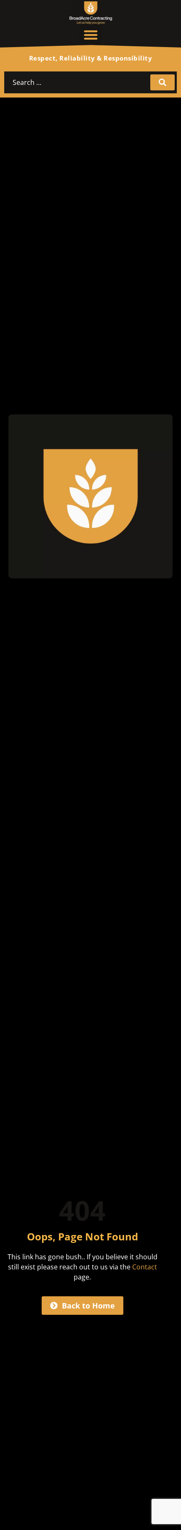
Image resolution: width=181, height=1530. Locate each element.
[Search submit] (162, 82)
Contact (144, 1266)
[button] (91, 35)
